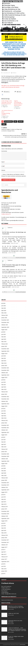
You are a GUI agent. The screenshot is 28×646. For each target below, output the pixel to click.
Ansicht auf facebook (21, 257)
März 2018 (3, 532)
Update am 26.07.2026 (13, 613)
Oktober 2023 (4, 372)
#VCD (22, 269)
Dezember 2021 (5, 425)
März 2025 (3, 341)
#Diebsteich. (20, 272)
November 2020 (5, 456)
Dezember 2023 (5, 368)
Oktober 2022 (4, 401)
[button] (26, 59)
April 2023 (3, 387)
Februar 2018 (4, 535)
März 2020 (3, 475)
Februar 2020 (4, 478)
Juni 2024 (3, 356)
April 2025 (3, 339)
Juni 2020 (3, 468)
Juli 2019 (3, 494)
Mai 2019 (3, 499)
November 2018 (5, 513)
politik (20, 121)
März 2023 (3, 389)
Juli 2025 (3, 332)
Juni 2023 (3, 382)
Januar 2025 (4, 346)
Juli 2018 (3, 523)
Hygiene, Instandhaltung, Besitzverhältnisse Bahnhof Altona (18, 103)
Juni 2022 (3, 411)
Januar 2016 (4, 571)
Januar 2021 (4, 451)
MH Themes (22, 644)
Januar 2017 (4, 559)
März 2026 (3, 313)
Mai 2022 (3, 413)
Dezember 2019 (5, 482)
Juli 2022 (3, 408)
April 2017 (3, 552)
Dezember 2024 (5, 348)
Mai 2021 (3, 442)
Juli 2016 (3, 564)
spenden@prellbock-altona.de (17, 220)
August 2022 (4, 406)
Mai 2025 (3, 336)
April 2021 (3, 444)
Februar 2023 (4, 391)
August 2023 (4, 377)
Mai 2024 (3, 358)
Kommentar (4, 151)
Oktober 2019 (4, 487)
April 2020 (3, 473)
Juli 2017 (3, 549)
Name (2, 162)
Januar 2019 (4, 509)
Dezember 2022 (5, 396)
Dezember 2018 (5, 511)
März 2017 (3, 554)
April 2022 (3, 415)
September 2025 (5, 327)
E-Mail (2, 166)
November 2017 (5, 542)
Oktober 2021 (4, 430)
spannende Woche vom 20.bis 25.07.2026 (15, 621)
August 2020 (4, 463)
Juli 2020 (3, 466)
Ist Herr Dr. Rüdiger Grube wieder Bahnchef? (16, 637)
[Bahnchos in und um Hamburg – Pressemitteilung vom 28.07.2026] (4, 609)
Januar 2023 (4, 394)
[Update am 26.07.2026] (4, 616)
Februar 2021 (4, 449)
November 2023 (5, 370)
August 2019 (4, 492)
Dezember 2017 (5, 540)
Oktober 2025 (4, 324)
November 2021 (5, 427)
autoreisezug (8, 121)
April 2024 (3, 360)
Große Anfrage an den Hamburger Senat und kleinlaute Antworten (6, 102)
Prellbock (14, 72)
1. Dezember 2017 (6, 72)
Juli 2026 (3, 303)
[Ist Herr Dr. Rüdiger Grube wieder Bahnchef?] (4, 639)
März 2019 (3, 504)
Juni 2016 (3, 566)
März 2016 (3, 568)
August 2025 (4, 329)
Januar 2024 (4, 365)
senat (4, 124)
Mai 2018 (3, 528)
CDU (15, 121)
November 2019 (5, 485)
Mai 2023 (3, 384)
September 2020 (5, 461)
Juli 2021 (3, 437)
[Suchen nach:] (14, 185)
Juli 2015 (3, 573)
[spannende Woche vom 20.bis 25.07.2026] (4, 623)
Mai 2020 (3, 470)
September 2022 (5, 403)
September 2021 (5, 432)
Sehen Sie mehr (14, 243)
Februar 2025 (4, 344)
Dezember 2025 (5, 320)
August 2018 (4, 521)
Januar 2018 (4, 537)
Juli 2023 (3, 379)
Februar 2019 (4, 506)
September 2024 (5, 351)
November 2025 (5, 322)
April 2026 (3, 310)
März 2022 (3, 418)
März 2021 (3, 446)
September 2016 (5, 561)
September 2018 (5, 518)
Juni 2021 (3, 439)
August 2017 (4, 547)
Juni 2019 (3, 497)
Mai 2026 (3, 308)
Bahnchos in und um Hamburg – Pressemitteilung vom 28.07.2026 (16, 606)
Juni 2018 (3, 525)
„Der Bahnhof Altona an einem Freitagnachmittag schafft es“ (7, 112)
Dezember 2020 (5, 454)
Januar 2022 (4, 423)
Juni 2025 (3, 334)
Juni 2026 (3, 305)
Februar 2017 (4, 556)
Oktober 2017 (4, 544)
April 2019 (3, 501)
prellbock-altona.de (12, 593)
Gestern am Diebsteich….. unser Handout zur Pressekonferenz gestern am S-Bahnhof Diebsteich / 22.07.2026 (17, 629)
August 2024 (4, 353)
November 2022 (5, 399)
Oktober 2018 (4, 516)
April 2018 (3, 530)
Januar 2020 (4, 480)
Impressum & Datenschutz (7, 600)
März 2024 (3, 363)
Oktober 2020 (4, 458)
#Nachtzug (23, 241)
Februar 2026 (4, 315)
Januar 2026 (4, 317)
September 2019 (5, 489)
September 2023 (5, 375)
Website (3, 170)
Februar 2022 (4, 420)
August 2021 (4, 434)
